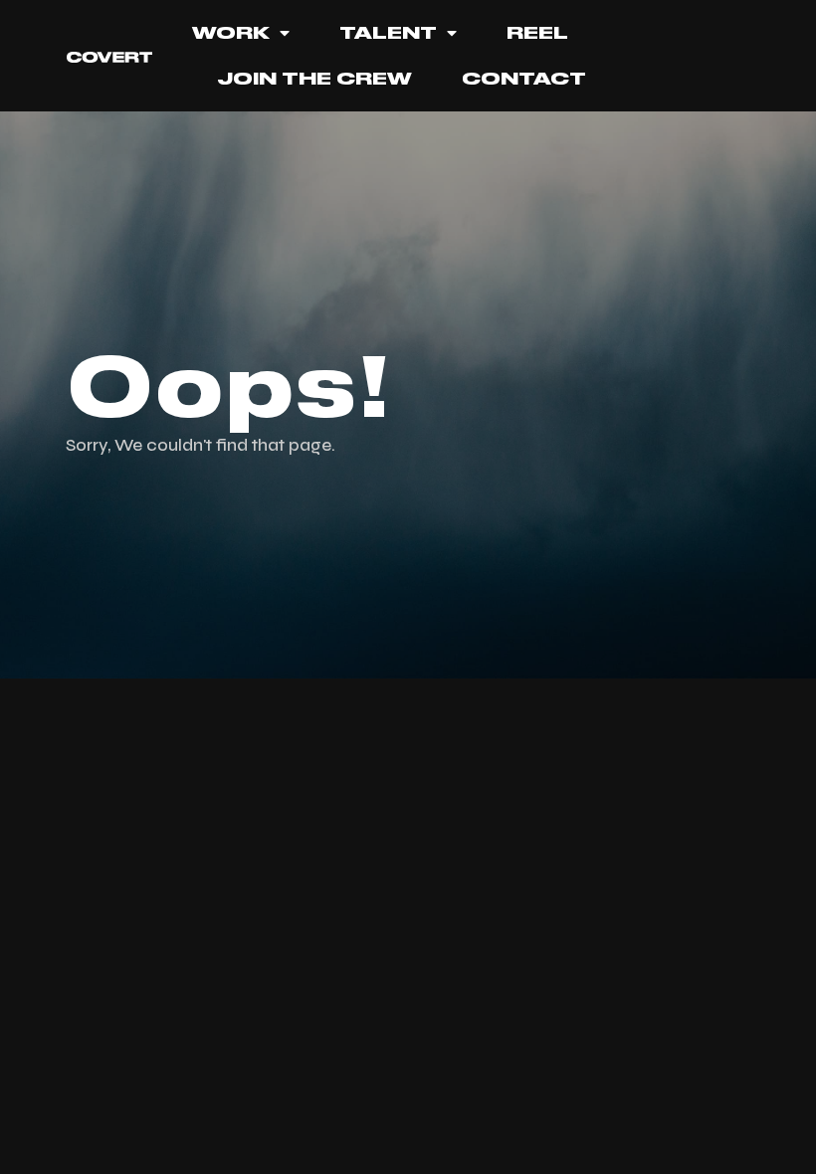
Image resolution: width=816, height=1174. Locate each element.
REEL (537, 33)
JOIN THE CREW (314, 79)
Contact (524, 79)
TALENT (388, 33)
